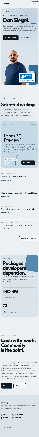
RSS (2, 421)
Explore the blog (10, 37)
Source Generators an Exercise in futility (17, 225)
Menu (35, 3)
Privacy (3, 430)
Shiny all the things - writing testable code (18, 209)
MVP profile (20, 386)
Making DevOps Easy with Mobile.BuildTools (19, 192)
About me (6, 386)
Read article (28, 163)
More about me (26, 37)
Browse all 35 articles (28, 239)
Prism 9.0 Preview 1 (12, 138)
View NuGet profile (10, 282)
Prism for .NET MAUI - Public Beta (14, 176)
